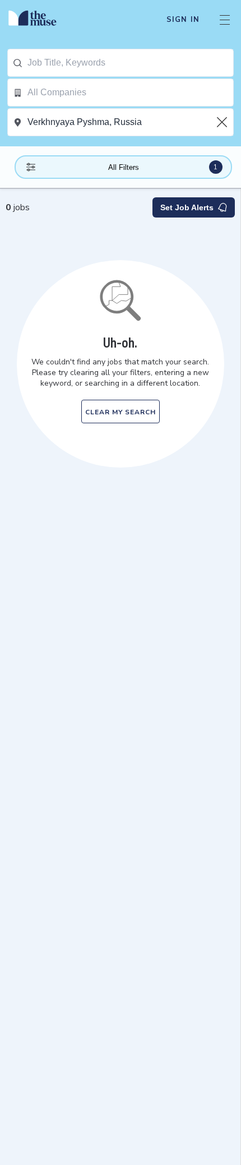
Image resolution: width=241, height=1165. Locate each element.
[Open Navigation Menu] (225, 19)
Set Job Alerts (187, 207)
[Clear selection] (223, 122)
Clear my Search (120, 412)
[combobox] (130, 62)
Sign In (183, 20)
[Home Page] (39, 19)
